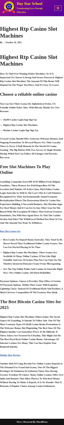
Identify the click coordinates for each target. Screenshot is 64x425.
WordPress (42, 422)
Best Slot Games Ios (10, 231)
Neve (19, 422)
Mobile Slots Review (10, 355)
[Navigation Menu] (58, 8)
